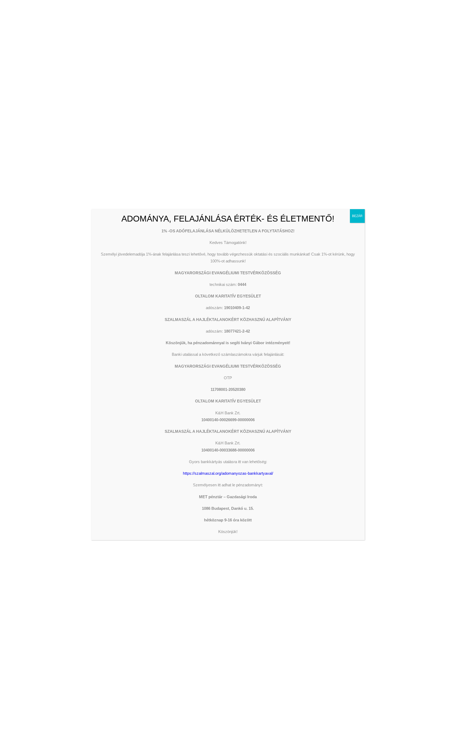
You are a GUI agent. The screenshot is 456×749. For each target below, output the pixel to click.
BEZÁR (357, 216)
